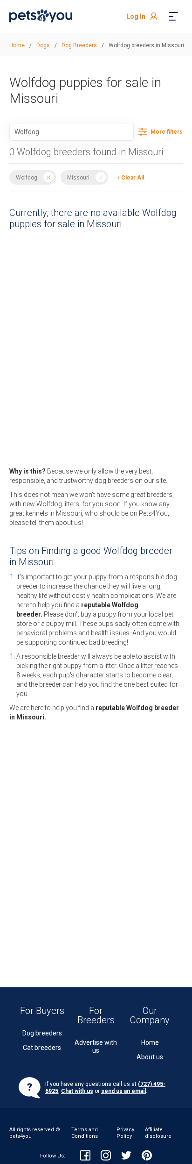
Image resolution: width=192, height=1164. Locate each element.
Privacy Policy (125, 1133)
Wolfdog (26, 177)
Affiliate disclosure (158, 1133)
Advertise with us (96, 1046)
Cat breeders (42, 1047)
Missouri (78, 177)
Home (150, 1042)
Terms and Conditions (84, 1133)
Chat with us (77, 1091)
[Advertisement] (86, 316)
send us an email (123, 1091)
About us (150, 1057)
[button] (128, 176)
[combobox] (71, 132)
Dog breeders (42, 1033)
